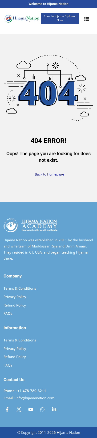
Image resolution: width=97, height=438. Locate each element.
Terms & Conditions (20, 288)
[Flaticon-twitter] (18, 409)
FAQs (8, 313)
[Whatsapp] (42, 409)
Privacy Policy (15, 296)
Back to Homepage (49, 174)
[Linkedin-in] (54, 409)
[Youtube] (30, 409)
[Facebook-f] (7, 409)
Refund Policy (15, 305)
